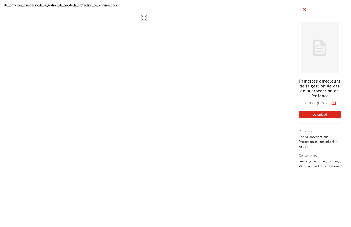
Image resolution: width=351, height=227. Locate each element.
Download (319, 114)
